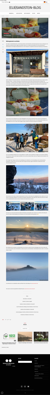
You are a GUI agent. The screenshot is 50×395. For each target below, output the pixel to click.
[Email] (46, 35)
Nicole (25, 324)
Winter (38, 13)
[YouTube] (28, 386)
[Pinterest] (44, 35)
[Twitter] (43, 35)
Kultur (33, 13)
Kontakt (36, 360)
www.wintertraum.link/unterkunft (29, 288)
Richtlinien (36, 363)
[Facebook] (41, 35)
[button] (2, 393)
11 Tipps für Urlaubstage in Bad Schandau (25, 342)
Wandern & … (11, 13)
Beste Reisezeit (27, 13)
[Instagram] (25, 386)
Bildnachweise (37, 375)
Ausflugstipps (19, 13)
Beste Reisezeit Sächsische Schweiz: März (41, 342)
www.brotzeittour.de (35, 283)
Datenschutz (36, 371)
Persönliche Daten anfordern (39, 373)
